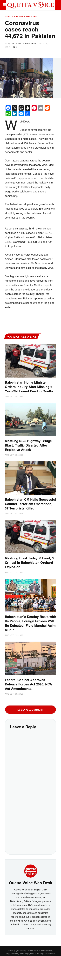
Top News (31, 16)
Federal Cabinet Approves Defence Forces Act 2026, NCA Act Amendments (28, 684)
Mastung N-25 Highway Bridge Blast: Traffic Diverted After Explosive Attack (28, 445)
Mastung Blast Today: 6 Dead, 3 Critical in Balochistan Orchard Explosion (29, 562)
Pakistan (19, 16)
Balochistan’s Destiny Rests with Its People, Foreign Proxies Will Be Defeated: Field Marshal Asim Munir (30, 623)
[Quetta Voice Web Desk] (30, 870)
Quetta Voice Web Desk (22, 43)
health (9, 16)
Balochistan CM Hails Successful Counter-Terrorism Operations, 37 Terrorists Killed (30, 503)
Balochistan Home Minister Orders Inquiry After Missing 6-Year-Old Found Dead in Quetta (29, 386)
